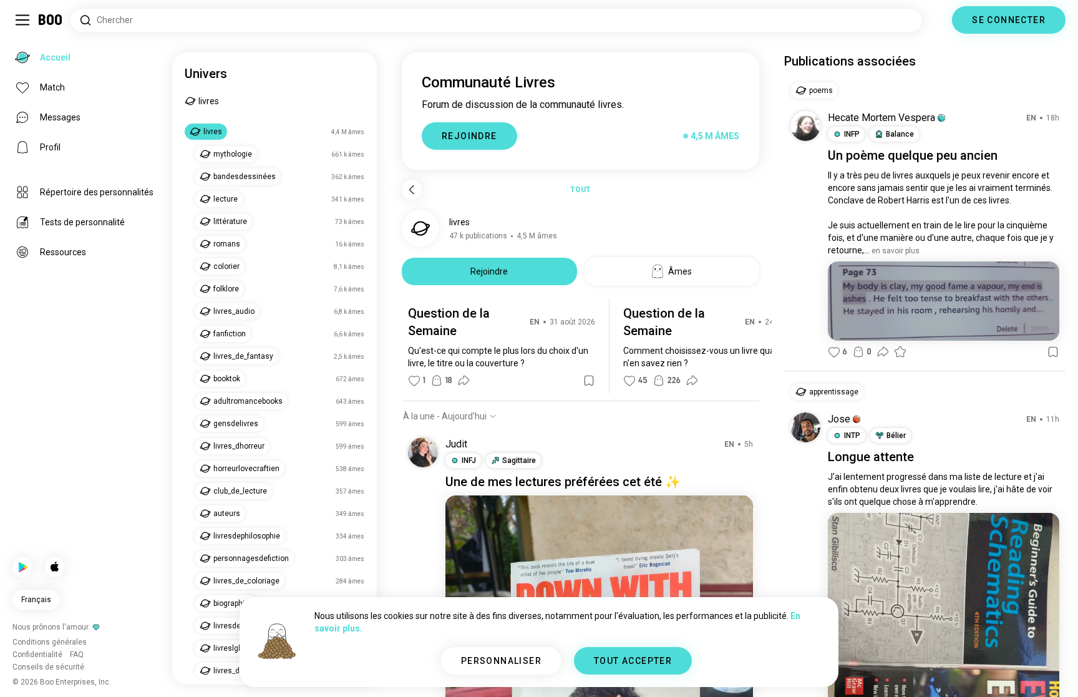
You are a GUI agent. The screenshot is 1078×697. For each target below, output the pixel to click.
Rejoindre (489, 271)
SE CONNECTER (1009, 20)
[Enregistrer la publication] (589, 380)
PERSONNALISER (501, 661)
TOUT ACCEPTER (633, 661)
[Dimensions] (937, 19)
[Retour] (412, 190)
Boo (51, 20)
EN (535, 322)
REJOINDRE (469, 136)
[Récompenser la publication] (900, 352)
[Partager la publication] (463, 380)
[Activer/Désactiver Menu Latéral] (22, 20)
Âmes (680, 271)
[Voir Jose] (805, 427)
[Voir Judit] (423, 452)
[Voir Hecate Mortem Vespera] (805, 126)
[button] (941, 118)
